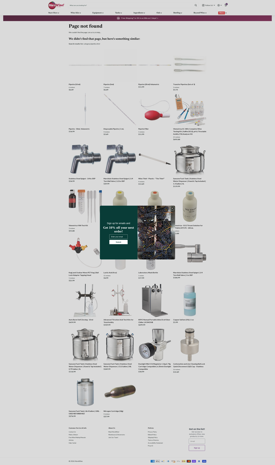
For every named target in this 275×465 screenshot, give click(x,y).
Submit (118, 242)
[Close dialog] (172, 208)
